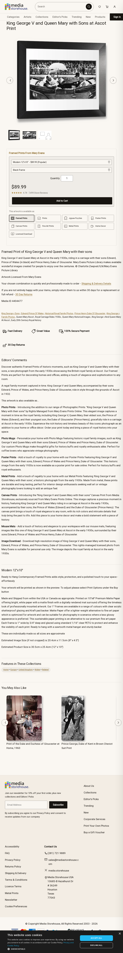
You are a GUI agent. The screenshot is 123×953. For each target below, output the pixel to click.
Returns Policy (13, 866)
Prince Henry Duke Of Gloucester (90, 313)
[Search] (89, 7)
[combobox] (61, 6)
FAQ (7, 853)
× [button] (119, 934)
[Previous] (9, 80)
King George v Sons (11, 313)
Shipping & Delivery (15, 873)
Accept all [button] (96, 938)
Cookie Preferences (16, 906)
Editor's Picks (60, 16)
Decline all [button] (96, 945)
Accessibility (12, 846)
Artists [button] (27, 16)
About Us (89, 785)
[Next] (113, 80)
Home (6, 669)
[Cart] (107, 6)
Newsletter (11, 899)
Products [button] (100, 16)
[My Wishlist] (99, 6)
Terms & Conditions (16, 879)
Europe (13, 669)
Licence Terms (13, 886)
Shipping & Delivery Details (96, 283)
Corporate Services (94, 819)
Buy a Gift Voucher (94, 832)
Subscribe (58, 804)
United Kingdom (26, 669)
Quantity (55, 178)
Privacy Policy (12, 859)
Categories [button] (13, 16)
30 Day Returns (23, 294)
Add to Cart (62, 200)
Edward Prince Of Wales (32, 313)
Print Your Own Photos (96, 825)
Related (45, 669)
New (88, 16)
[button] (42, 949)
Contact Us (50, 846)
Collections (42, 16)
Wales (37, 669)
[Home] (18, 6)
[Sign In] (114, 6)
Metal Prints (11, 893)
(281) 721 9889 (57, 853)
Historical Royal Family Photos (59, 313)
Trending (77, 16)
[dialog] (61, 941)
